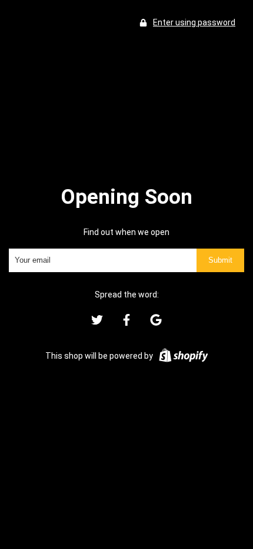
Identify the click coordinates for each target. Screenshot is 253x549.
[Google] (156, 323)
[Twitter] (97, 323)
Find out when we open (126, 232)
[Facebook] (126, 323)
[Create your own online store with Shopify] (183, 356)
